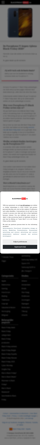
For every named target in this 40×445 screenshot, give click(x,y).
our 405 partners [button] (25, 205)
